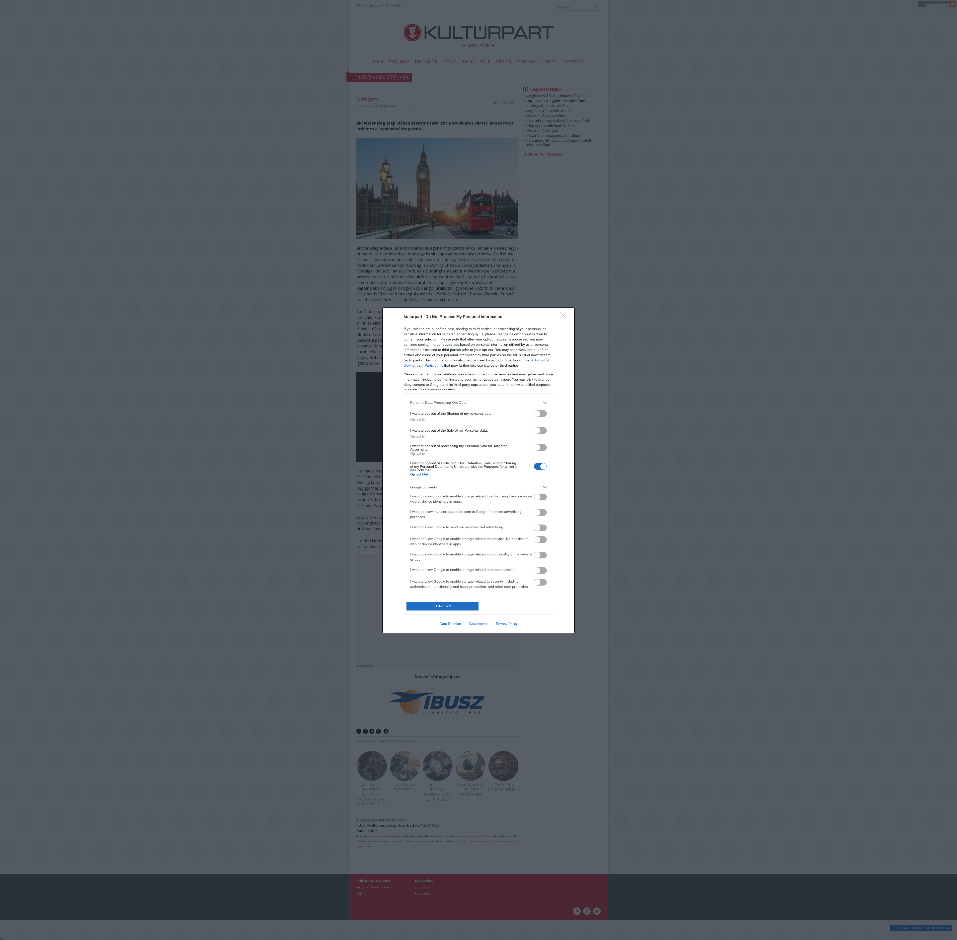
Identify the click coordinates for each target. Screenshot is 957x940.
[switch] (540, 413)
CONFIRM (442, 606)
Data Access (478, 624)
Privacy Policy (507, 624)
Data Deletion (450, 624)
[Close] (564, 317)
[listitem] (478, 402)
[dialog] (478, 470)
